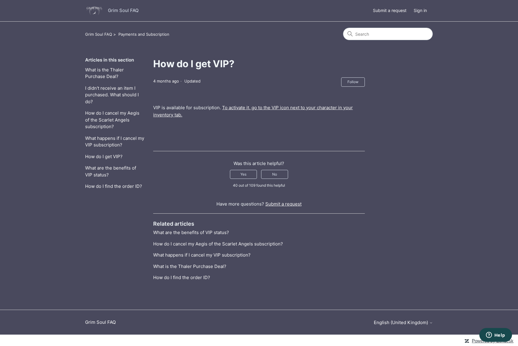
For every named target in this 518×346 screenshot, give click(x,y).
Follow (353, 82)
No (274, 174)
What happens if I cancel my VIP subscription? (114, 141)
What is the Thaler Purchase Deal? (104, 73)
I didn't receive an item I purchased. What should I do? (112, 94)
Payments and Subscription (143, 34)
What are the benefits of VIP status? (110, 171)
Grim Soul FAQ (98, 34)
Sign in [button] (420, 10)
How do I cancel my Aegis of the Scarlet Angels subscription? (112, 119)
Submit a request (389, 10)
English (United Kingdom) (401, 322)
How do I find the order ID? (113, 186)
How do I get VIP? (104, 156)
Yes (243, 174)
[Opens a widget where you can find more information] (495, 335)
